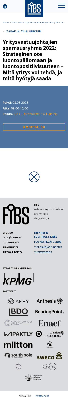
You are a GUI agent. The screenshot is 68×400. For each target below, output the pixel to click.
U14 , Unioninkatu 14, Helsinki (36, 114)
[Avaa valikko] (61, 6)
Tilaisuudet (17, 22)
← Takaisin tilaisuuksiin (22, 31)
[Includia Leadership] (49, 333)
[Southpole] (18, 355)
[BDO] (18, 312)
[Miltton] (18, 344)
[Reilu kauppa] (49, 344)
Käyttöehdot (42, 395)
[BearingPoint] (49, 312)
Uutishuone (11, 242)
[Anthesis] (49, 301)
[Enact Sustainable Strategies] (49, 323)
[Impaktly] (18, 333)
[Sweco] (49, 355)
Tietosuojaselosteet (48, 247)
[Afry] (18, 301)
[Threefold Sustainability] (49, 366)
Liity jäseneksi (12, 237)
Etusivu (6, 22)
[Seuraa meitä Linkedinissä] (5, 6)
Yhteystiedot (43, 252)
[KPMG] (18, 284)
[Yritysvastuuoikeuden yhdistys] (34, 377)
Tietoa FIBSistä (12, 252)
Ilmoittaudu (34, 127)
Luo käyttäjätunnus (47, 241)
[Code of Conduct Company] (18, 323)
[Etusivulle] (16, 224)
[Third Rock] (18, 366)
